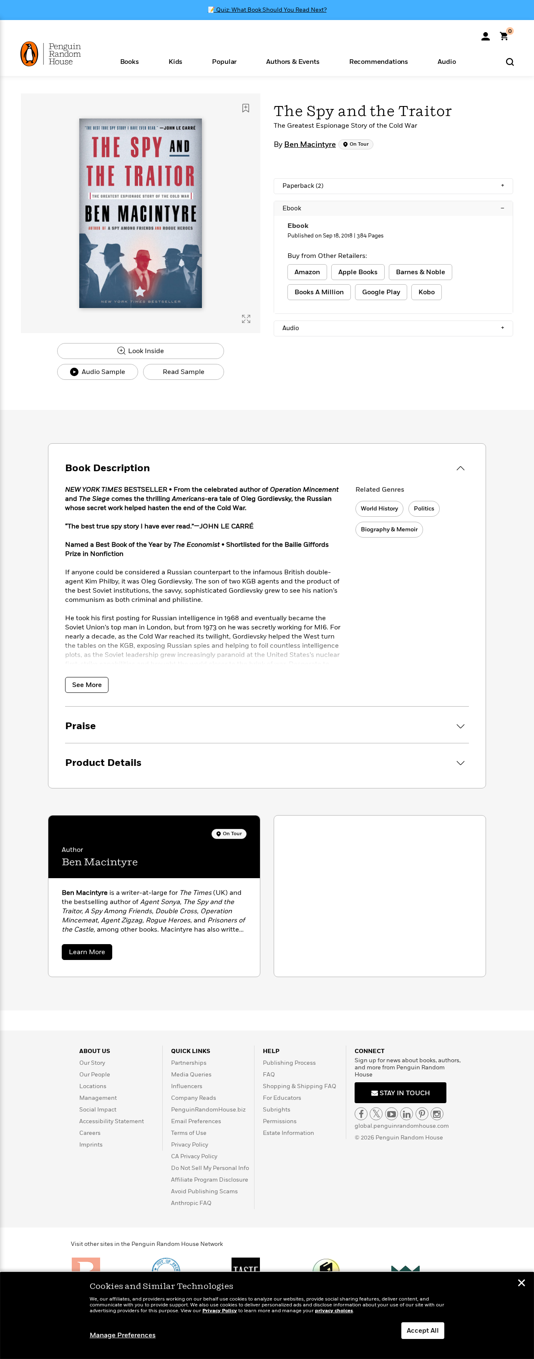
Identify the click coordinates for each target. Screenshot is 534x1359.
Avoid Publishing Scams (204, 1191)
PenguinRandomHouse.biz (208, 1110)
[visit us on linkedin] (406, 1113)
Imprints (91, 1145)
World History (379, 509)
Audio (393, 328)
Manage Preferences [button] (123, 1335)
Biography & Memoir (389, 529)
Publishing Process (289, 1063)
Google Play (381, 292)
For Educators (282, 1098)
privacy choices (334, 1310)
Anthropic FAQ (191, 1203)
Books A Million (319, 292)
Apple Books (358, 272)
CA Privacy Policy (194, 1156)
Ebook (393, 208)
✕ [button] (521, 1284)
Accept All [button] (423, 1330)
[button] (129, 61)
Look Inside (145, 351)
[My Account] (485, 33)
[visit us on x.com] (376, 1113)
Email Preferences (196, 1121)
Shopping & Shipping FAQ (299, 1086)
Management (98, 1098)
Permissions (280, 1121)
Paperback (393, 185)
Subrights (276, 1110)
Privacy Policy (189, 1145)
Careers (90, 1133)
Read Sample (183, 371)
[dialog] (267, 1315)
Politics (424, 509)
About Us (94, 1051)
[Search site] (510, 61)
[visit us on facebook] (361, 1113)
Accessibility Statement (111, 1121)
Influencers (186, 1086)
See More (87, 685)
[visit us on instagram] (437, 1113)
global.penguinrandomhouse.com (402, 1126)
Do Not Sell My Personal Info (210, 1168)
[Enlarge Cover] (246, 319)
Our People (94, 1075)
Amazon (307, 272)
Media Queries (191, 1075)
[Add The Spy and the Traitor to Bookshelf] (245, 108)
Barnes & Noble (420, 272)
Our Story (92, 1063)
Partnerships (189, 1063)
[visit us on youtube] (391, 1113)
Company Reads (193, 1098)
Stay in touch (404, 1093)
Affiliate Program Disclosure (209, 1180)
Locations (92, 1086)
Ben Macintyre (310, 145)
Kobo (426, 292)
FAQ (269, 1075)
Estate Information (288, 1133)
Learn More (90, 953)
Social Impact (97, 1110)
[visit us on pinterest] (422, 1113)
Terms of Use (189, 1133)
